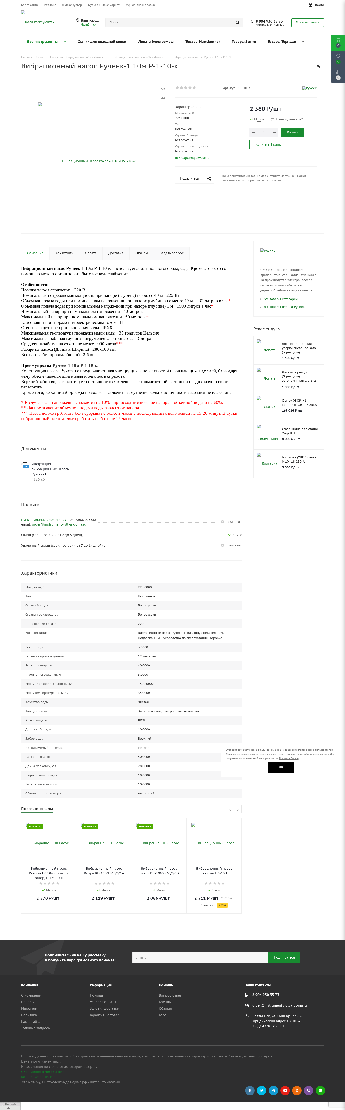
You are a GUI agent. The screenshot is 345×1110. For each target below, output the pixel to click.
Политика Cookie (289, 758)
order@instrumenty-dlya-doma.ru (59, 524)
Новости (28, 1002)
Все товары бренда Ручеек (284, 307)
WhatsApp (320, 1090)
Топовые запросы (35, 1028)
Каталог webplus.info (38, 1077)
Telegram (273, 1090)
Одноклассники (297, 1090)
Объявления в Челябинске (42, 1072)
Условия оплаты (103, 1002)
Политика (29, 1015)
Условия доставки (104, 1008)
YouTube (285, 1090)
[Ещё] (316, 42)
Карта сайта (30, 1022)
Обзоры (165, 1008)
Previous (230, 809)
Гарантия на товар (105, 1015)
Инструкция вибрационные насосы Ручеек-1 (51, 469)
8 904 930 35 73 (269, 21)
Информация (101, 985)
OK (281, 767)
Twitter (261, 1090)
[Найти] (237, 22)
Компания (29, 985)
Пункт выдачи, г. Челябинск (44, 520)
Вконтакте (250, 1090)
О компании (31, 995)
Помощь (97, 995)
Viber (308, 1090)
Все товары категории (280, 299)
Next (238, 809)
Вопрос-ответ (170, 995)
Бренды (165, 1002)
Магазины (29, 1008)
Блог (162, 1015)
